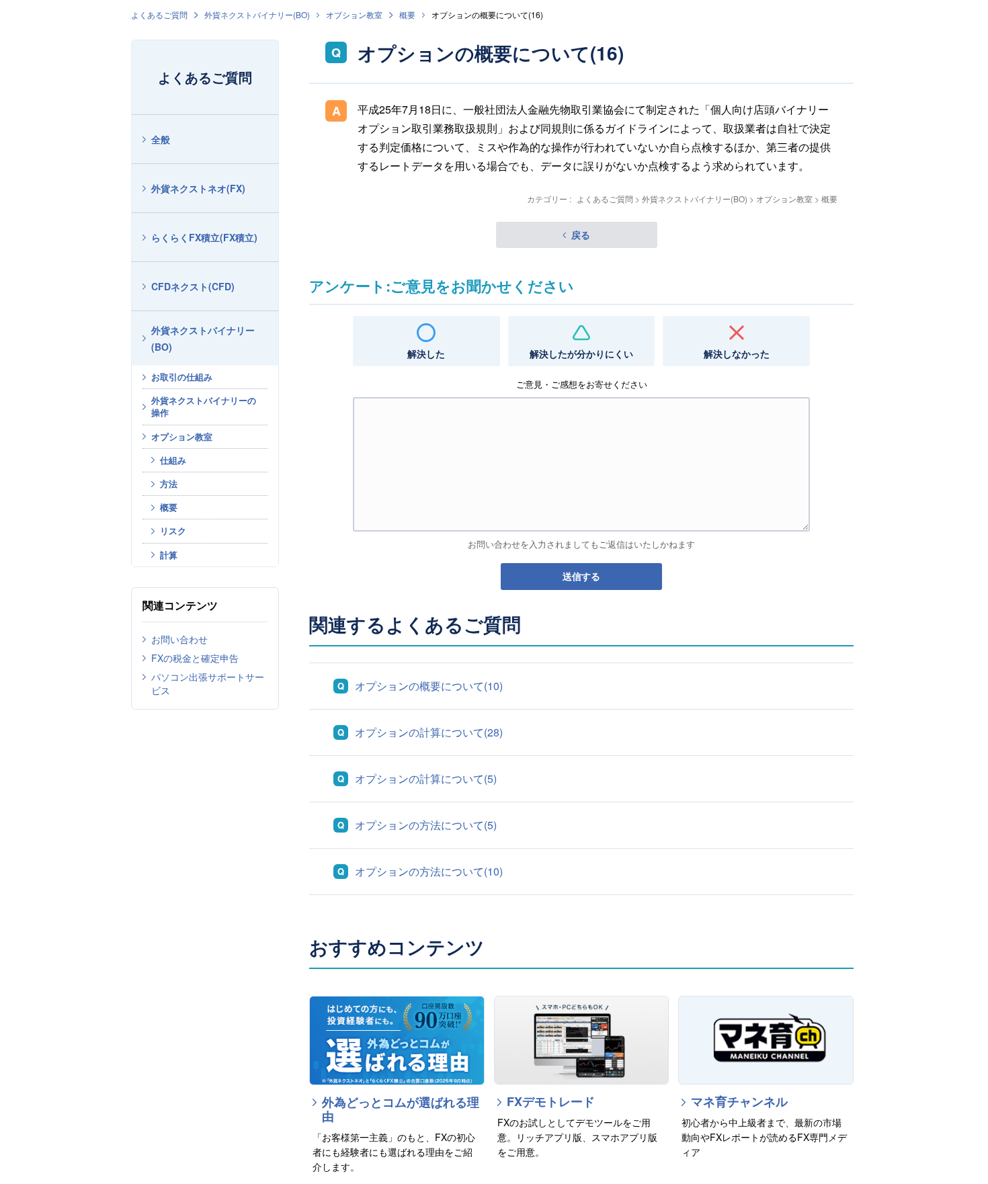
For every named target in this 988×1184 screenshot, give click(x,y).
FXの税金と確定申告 (195, 658)
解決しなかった (737, 353)
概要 (407, 14)
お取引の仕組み (181, 376)
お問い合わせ (179, 639)
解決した (426, 353)
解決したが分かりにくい (581, 353)
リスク (173, 530)
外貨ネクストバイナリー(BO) (257, 14)
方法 (168, 483)
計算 (168, 554)
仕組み (173, 460)
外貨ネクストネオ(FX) (198, 188)
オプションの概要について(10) (429, 685)
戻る (580, 234)
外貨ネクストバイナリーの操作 (203, 406)
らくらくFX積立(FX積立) (204, 237)
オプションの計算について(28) (429, 732)
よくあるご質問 (159, 14)
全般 (160, 139)
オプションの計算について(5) (426, 778)
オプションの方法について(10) (429, 871)
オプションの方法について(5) (426, 825)
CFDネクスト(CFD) (193, 286)
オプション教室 (354, 14)
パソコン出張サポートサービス (207, 683)
